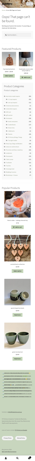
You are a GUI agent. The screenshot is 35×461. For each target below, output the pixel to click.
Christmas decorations (12, 106)
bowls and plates (13, 121)
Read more (17, 315)
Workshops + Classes (12, 175)
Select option (9, 76)
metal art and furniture (12, 147)
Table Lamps (9, 159)
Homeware (9, 118)
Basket (27, 457)
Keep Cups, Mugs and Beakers (14, 143)
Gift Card (8, 112)
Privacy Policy (7, 438)
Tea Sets (8, 165)
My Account (6, 458)
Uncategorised (10, 169)
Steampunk (9, 156)
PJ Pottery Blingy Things (15, 137)
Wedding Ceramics (11, 172)
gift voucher (9, 115)
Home (3, 10)
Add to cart (27, 77)
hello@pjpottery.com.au (15, 412)
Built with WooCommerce (9, 451)
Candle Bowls (12, 124)
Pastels (10, 134)
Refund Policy (21, 438)
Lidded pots (11, 131)
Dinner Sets (11, 128)
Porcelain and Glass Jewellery (14, 150)
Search (17, 458)
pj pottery (7, 3)
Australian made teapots (13, 96)
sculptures (9, 153)
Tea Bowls (9, 162)
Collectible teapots (11, 109)
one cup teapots (12, 102)
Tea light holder (12, 140)
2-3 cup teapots (12, 99)
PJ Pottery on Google (21, 430)
